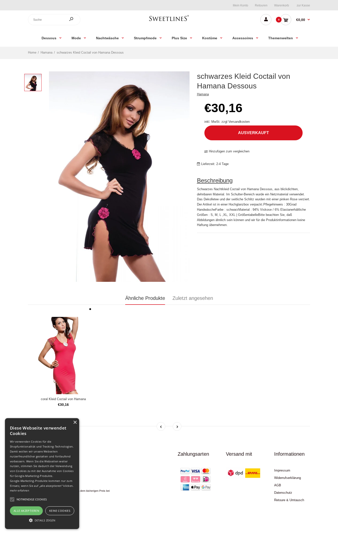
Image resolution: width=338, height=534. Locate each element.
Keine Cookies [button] (59, 511)
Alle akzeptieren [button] (26, 511)
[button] (42, 520)
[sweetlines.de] (169, 21)
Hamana (203, 94)
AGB (277, 485)
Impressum (282, 470)
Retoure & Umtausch (289, 500)
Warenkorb (281, 5)
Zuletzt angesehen (192, 298)
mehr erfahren (19, 490)
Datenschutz (283, 492)
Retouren (261, 5)
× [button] (75, 422)
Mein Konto (240, 5)
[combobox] (54, 19)
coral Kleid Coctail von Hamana (63, 399)
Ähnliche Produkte (145, 298)
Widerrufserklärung (287, 478)
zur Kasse (303, 5)
